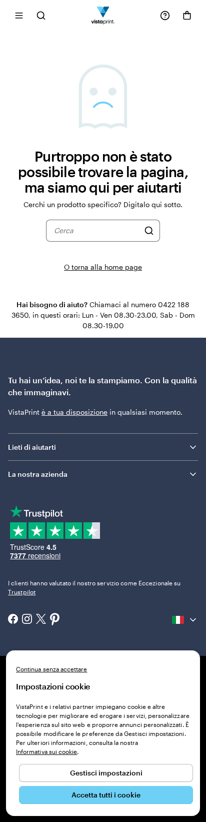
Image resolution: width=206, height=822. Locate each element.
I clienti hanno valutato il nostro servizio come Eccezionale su (94, 587)
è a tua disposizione (75, 412)
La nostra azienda (38, 474)
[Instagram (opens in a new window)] (27, 619)
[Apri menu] (19, 15)
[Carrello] (187, 16)
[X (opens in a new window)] (41, 620)
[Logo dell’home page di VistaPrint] (103, 15)
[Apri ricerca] (41, 15)
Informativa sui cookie (46, 751)
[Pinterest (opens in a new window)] (55, 619)
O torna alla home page (103, 267)
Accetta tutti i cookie (106, 794)
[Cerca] (149, 231)
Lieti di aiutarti (32, 447)
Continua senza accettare (51, 668)
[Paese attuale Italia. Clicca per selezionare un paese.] (185, 620)
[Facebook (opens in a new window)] (13, 619)
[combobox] (96, 231)
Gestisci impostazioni (106, 772)
